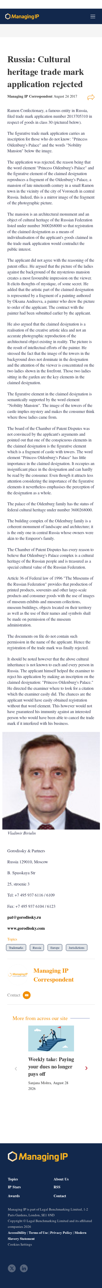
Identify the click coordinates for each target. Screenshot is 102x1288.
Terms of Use (38, 1232)
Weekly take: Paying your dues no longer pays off (51, 1066)
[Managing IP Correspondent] (20, 974)
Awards (14, 1196)
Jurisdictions (76, 947)
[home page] (22, 16)
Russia (37, 947)
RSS (57, 1187)
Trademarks (16, 947)
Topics (13, 1179)
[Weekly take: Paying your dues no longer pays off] (51, 1038)
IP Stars (14, 1187)
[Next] (86, 1068)
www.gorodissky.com (26, 928)
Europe (54, 947)
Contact (60, 1196)
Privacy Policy (61, 1232)
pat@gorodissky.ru (24, 917)
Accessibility (17, 1232)
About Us (61, 1179)
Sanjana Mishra (39, 1082)
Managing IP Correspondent (53, 975)
